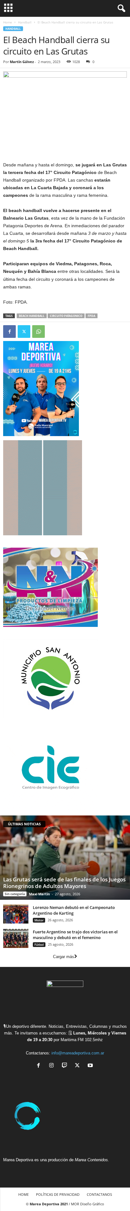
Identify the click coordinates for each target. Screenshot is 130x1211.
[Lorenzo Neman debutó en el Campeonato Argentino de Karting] (15, 914)
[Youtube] (91, 1066)
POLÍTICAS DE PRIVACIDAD (58, 1194)
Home (7, 22)
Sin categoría (15, 894)
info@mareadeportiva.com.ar (77, 1053)
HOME (23, 1194)
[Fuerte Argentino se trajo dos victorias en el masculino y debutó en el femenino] (15, 938)
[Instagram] (52, 1066)
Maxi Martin (39, 894)
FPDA (91, 316)
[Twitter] (24, 331)
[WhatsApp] (38, 331)
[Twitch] (65, 1066)
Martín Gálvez (22, 61)
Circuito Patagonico (66, 316)
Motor (39, 920)
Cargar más (63, 956)
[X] (78, 1066)
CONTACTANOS (99, 1194)
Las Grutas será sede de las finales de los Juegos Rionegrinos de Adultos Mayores (64, 883)
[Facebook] (9, 331)
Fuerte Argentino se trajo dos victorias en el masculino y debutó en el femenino (75, 934)
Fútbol (39, 944)
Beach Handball (31, 316)
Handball (25, 22)
